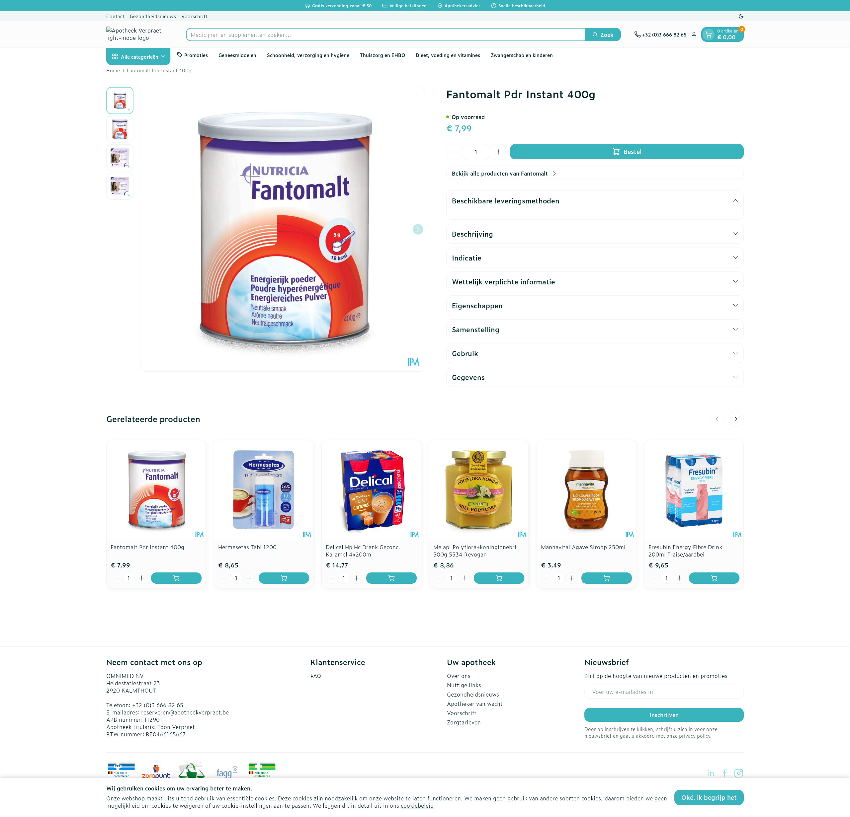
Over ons (458, 675)
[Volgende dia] (736, 419)
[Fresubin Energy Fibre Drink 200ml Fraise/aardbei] (693, 489)
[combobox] (386, 34)
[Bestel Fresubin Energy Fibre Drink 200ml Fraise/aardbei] (714, 578)
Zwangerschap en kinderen (522, 54)
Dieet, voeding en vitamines (448, 54)
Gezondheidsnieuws (153, 16)
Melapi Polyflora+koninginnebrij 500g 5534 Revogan (475, 550)
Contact (115, 16)
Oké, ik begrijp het (709, 797)
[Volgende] (418, 229)
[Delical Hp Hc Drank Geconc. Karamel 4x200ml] (371, 489)
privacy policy (694, 735)
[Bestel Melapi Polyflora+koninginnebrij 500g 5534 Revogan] (499, 578)
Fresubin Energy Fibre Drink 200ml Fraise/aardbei (685, 550)
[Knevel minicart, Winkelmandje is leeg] (709, 34)
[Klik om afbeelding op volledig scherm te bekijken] (282, 229)
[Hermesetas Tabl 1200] (263, 489)
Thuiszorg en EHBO (382, 54)
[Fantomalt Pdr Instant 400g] (156, 489)
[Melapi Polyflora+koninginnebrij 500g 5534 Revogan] (478, 489)
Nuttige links (464, 685)
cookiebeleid (417, 805)
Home (113, 70)
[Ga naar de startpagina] (139, 34)
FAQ (315, 675)
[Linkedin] (711, 773)
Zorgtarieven (464, 722)
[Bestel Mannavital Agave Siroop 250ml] (606, 578)
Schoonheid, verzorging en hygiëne (308, 54)
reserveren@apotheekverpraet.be (185, 712)
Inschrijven (664, 715)
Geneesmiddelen (237, 54)
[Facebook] (725, 773)
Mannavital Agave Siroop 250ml (583, 547)
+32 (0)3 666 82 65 (157, 705)
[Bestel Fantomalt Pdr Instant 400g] (176, 578)
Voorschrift (194, 16)
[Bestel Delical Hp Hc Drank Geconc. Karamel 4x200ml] (391, 578)
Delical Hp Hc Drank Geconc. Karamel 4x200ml (363, 550)
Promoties (196, 54)
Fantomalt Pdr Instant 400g (147, 547)
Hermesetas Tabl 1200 (247, 547)
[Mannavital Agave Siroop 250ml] (586, 489)
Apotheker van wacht (475, 703)
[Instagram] (739, 773)
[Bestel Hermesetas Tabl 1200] (284, 578)
